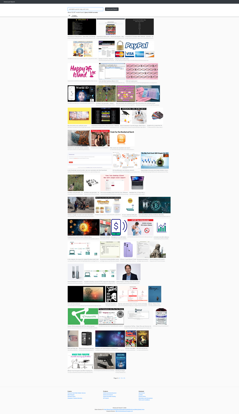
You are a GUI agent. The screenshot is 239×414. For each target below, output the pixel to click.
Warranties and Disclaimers (146, 398)
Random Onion (71, 396)
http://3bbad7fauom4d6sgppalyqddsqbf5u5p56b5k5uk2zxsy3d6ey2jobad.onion (124, 409)
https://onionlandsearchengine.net (124, 411)
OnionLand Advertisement (109, 393)
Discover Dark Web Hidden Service (77, 393)
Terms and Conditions (144, 399)
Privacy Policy (142, 396)
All (69, 15)
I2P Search (106, 398)
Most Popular (71, 394)
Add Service (142, 393)
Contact (141, 394)
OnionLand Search (9, 2)
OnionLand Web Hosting (109, 396)
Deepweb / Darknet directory (75, 398)
